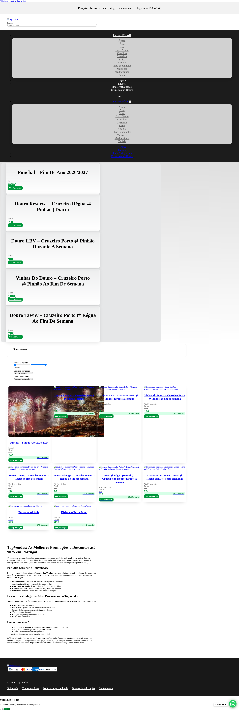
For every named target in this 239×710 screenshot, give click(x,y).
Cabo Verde (122, 50)
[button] (96, 350)
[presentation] (119, 517)
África (122, 40)
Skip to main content (8, 1)
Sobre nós (12, 688)
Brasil (122, 47)
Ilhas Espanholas (122, 65)
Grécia (122, 62)
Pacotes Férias (121, 35)
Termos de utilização (83, 688)
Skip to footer (22, 1)
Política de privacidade (55, 688)
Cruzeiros (122, 56)
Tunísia (122, 74)
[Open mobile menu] (119, 96)
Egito (122, 59)
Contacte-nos (106, 688)
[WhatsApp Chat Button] (233, 704)
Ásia (122, 43)
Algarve (122, 80)
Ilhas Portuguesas (122, 86)
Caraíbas (122, 53)
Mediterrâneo (122, 71)
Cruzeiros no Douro (122, 89)
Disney (122, 83)
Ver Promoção (15, 188)
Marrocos (122, 68)
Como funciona (30, 688)
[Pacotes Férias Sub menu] (130, 35)
